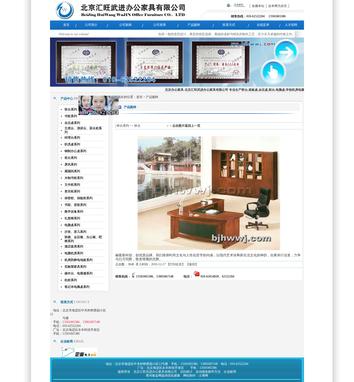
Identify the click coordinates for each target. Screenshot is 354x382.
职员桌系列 (72, 144)
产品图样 (152, 97)
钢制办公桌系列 (75, 151)
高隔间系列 (72, 171)
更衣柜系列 (72, 191)
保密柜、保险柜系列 (79, 198)
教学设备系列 (74, 211)
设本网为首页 (277, 6)
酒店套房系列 (74, 246)
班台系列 (71, 109)
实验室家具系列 (75, 266)
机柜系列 (71, 280)
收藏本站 (258, 6)
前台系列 (71, 158)
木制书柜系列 (74, 178)
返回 (192, 264)
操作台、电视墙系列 (79, 273)
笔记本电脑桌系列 (77, 287)
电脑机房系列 (74, 253)
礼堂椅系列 (72, 218)
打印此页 (175, 264)
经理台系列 (72, 137)
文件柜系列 (72, 184)
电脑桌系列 (72, 225)
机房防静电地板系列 (79, 260)
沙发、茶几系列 (75, 232)
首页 (139, 97)
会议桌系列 (72, 123)
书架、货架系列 (75, 205)
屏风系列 (71, 164)
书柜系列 (71, 116)
